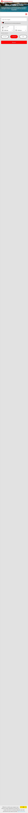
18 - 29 (4, 36)
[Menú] (26, 14)
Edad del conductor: (4, 33)
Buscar (14, 42)
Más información (21, 811)
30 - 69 (13, 36)
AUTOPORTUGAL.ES (8, 1)
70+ (23, 36)
